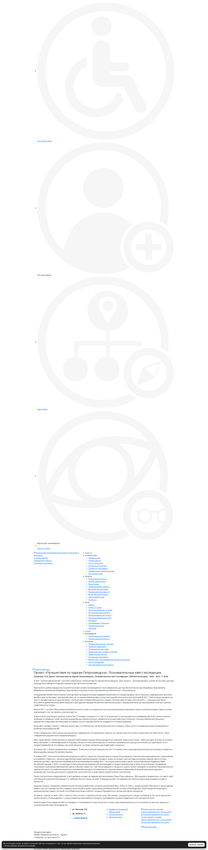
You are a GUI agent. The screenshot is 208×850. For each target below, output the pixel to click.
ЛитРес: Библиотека (96, 581)
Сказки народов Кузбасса (99, 639)
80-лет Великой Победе (98, 594)
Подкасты (92, 600)
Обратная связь (115, 817)
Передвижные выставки (98, 649)
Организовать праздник (98, 623)
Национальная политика (99, 636)
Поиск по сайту (43, 548)
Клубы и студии (94, 607)
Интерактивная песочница (99, 615)
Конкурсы (92, 620)
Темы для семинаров (97, 646)
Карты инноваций (96, 662)
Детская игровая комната (99, 613)
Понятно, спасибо (196, 845)
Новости (88, 553)
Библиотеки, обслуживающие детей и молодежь (109, 659)
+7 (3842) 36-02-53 (80, 818)
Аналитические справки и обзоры (102, 652)
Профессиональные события (100, 644)
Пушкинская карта (96, 626)
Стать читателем (95, 563)
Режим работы (94, 560)
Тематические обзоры (97, 654)
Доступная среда (95, 573)
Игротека (92, 628)
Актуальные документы (98, 657)
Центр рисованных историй (100, 610)
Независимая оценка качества (101, 571)
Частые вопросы (116, 814)
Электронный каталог (97, 579)
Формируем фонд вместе (99, 592)
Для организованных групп (100, 618)
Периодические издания (98, 587)
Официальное (94, 558)
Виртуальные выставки (98, 589)
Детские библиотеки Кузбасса (101, 665)
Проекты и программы (98, 568)
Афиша (91, 605)
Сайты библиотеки (96, 597)
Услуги (88, 631)
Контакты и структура (97, 566)
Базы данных (93, 584)
